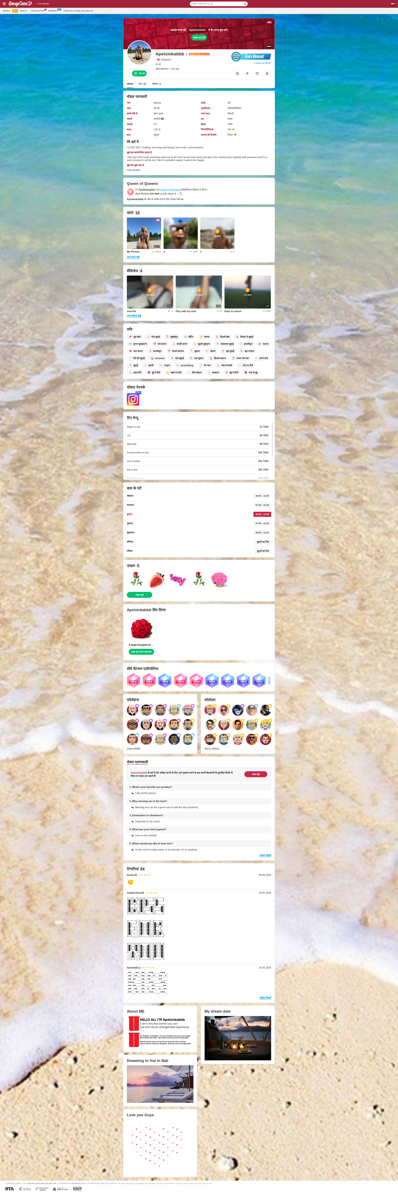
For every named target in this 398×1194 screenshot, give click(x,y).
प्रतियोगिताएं (52, 11)
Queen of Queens (170, 189)
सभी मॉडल (6, 11)
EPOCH (65, 1183)
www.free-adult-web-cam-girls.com (41, 1183)
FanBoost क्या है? (262, 63)
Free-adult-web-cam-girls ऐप (78, 11)
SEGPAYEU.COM (78, 1183)
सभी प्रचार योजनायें (37, 11)
